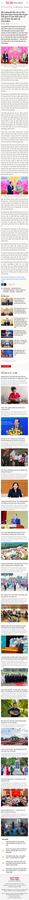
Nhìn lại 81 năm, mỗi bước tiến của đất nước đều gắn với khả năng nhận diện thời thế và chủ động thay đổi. (14, 725)
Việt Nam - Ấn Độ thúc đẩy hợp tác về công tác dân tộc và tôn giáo (20, 342)
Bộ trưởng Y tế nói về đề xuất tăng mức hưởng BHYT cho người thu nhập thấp (16, 870)
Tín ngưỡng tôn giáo (18, 7)
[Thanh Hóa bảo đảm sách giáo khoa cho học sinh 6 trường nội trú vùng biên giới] (14, 582)
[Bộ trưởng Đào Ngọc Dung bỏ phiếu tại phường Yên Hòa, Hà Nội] (7, 354)
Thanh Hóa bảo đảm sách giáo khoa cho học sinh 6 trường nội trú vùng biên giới (14, 564)
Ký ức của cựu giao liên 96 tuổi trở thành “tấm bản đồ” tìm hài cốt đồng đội (16, 850)
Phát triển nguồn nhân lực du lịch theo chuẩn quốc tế (13, 408)
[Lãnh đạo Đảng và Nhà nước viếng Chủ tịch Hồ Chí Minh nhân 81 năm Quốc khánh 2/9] (14, 677)
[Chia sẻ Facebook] (2, 284)
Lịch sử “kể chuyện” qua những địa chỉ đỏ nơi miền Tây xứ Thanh (14, 750)
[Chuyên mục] (2, 3)
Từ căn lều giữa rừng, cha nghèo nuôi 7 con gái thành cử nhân (16, 856)
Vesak (17, 290)
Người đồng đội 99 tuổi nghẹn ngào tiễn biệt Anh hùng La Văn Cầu (15, 843)
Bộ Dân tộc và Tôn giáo (16, 288)
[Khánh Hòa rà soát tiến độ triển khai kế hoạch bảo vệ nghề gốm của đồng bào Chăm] (14, 395)
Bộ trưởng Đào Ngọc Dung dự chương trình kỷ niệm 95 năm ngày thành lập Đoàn (20, 333)
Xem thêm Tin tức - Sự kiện (9, 373)
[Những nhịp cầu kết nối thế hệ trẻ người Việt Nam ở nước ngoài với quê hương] (14, 644)
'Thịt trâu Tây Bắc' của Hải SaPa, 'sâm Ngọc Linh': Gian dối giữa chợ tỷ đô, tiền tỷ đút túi (14, 690)
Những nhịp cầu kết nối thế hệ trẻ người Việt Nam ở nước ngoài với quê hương (13, 627)
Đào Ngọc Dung (7, 288)
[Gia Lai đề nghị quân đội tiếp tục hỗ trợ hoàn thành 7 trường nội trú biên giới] (14, 551)
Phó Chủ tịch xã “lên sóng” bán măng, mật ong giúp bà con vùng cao (14, 595)
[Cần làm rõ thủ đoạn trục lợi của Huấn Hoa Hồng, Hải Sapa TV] (14, 489)
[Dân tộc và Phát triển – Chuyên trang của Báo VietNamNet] (9, 2)
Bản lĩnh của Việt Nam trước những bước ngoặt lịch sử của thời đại (13, 721)
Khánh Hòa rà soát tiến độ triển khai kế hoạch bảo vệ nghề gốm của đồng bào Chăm (14, 377)
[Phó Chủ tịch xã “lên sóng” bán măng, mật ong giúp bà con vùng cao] (14, 613)
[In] (10, 284)
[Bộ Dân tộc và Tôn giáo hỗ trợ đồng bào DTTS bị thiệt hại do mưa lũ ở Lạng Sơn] (14, 457)
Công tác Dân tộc (8, 7)
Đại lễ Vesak (22, 290)
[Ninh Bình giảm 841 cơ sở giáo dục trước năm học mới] (14, 798)
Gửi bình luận (6, 366)
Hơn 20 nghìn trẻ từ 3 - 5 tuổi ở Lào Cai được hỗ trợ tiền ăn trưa (13, 811)
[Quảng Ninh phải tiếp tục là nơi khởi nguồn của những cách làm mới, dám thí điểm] (14, 520)
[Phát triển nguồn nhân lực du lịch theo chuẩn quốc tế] (14, 426)
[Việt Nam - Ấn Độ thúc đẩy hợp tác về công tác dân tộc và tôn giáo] (7, 344)
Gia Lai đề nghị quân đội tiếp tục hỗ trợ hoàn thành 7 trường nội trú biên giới (13, 533)
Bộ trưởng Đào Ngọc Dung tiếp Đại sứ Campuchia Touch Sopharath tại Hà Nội (20, 301)
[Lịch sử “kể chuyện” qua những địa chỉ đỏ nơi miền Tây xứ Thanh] (14, 766)
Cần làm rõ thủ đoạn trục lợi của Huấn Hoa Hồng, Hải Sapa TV (14, 471)
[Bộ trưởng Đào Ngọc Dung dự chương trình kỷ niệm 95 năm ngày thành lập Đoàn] (7, 334)
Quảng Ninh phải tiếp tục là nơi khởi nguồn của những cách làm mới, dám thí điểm (14, 502)
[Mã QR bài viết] (13, 284)
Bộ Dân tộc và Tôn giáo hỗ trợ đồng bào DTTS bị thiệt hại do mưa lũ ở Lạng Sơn (13, 439)
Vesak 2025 (6, 291)
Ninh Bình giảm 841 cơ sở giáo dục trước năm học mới (13, 780)
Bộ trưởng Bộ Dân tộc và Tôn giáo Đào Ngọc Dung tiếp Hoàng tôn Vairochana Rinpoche (21, 311)
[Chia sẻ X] (5, 284)
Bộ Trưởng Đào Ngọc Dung (9, 290)
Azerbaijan (12, 291)
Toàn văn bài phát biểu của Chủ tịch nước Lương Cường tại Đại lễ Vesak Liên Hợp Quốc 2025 (13, 279)
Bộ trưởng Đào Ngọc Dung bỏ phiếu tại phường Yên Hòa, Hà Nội (20, 353)
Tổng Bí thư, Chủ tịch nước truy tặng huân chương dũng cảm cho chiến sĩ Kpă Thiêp (16, 863)
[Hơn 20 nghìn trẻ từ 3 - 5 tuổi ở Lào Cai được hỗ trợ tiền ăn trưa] (14, 827)
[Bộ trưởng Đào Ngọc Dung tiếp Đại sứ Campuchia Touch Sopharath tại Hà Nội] (7, 302)
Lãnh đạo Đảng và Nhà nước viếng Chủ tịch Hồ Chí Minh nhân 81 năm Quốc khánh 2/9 (14, 658)
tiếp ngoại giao (19, 291)
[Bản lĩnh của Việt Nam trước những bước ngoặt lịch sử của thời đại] (14, 737)
